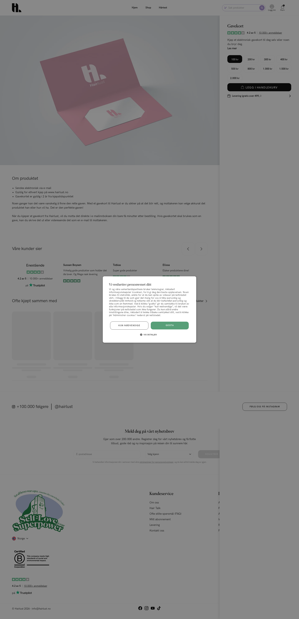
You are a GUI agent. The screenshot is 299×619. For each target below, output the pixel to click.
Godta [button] (170, 325)
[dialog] (149, 309)
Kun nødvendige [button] (129, 325)
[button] (149, 334)
